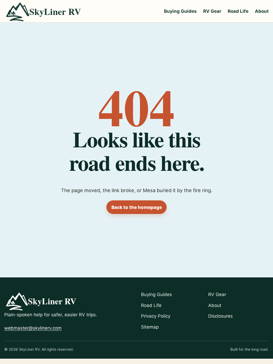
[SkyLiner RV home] (46, 11)
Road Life (238, 11)
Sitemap (150, 327)
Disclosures (220, 316)
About (262, 11)
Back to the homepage (136, 207)
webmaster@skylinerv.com (33, 328)
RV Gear (212, 11)
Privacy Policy (155, 316)
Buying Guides (180, 11)
